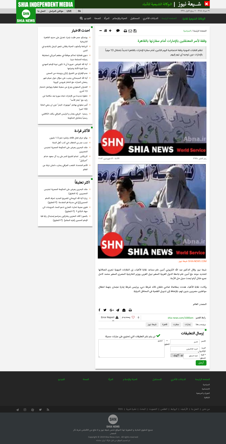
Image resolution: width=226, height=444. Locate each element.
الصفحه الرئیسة (169, 18)
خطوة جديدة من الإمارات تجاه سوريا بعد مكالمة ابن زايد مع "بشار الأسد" (65, 98)
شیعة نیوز (152, 325)
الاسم (203, 341)
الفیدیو (87, 18)
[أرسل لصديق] (130, 31)
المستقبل (135, 18)
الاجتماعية (206, 389)
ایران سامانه (101, 440)
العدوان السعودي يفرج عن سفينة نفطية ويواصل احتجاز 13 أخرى (64, 89)
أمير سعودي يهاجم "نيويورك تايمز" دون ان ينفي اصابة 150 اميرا (64, 107)
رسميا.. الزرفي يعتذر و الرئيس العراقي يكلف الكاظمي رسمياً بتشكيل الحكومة (65, 116)
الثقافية (207, 397)
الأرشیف (184, 409)
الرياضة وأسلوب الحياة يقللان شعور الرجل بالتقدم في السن (65, 48)
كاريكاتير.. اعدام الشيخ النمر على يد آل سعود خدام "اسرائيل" (66, 158)
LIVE (69, 11)
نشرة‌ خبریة (131, 409)
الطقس (163, 409)
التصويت (153, 409)
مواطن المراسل (56, 11)
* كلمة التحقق (203, 356)
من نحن (206, 409)
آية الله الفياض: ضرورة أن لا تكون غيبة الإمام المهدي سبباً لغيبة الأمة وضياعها (65, 66)
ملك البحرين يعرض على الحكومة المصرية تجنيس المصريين (66, 150)
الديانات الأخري (150, 18)
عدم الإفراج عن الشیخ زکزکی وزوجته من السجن (67, 73)
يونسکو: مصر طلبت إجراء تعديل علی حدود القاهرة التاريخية (66, 40)
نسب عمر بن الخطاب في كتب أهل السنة (70, 143)
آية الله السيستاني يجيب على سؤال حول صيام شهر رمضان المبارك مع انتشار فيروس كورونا (65, 80)
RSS (120, 409)
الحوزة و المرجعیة (203, 393)
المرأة (106, 18)
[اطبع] (125, 31)
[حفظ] (135, 31)
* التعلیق (167, 342)
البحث (143, 409)
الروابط (174, 409)
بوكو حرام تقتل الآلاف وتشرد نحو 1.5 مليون (68, 138)
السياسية (187, 31)
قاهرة (164, 325)
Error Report (107, 317)
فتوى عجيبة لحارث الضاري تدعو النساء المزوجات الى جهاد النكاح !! (65, 209)
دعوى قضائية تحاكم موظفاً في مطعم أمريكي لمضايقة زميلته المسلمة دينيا (65, 57)
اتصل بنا (41, 11)
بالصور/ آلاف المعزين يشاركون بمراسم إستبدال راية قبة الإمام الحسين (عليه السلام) (64, 218)
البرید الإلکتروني (202, 349)
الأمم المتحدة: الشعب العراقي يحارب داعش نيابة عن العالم (65, 167)
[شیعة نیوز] (113, 4)
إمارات (187, 325)
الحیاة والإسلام (120, 18)
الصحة (97, 18)
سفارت (176, 325)
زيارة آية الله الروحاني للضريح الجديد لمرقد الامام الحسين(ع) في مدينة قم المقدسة (66, 200)
